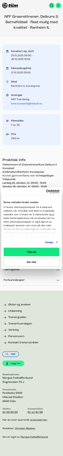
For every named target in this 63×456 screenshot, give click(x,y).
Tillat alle (31, 252)
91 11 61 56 (35, 412)
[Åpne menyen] (58, 5)
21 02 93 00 (10, 412)
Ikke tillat (31, 262)
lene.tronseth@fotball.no (26, 103)
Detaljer (49, 242)
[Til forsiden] (10, 5)
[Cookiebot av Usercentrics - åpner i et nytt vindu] (46, 191)
